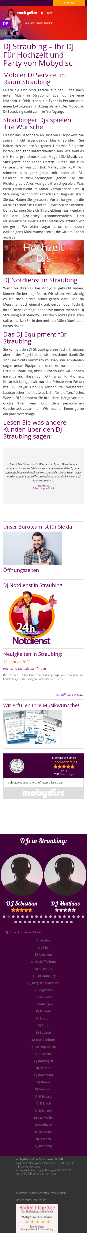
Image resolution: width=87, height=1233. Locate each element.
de (5, 23)
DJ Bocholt (43, 1011)
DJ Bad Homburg (44, 976)
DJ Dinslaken (44, 1054)
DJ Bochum (43, 1018)
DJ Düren (43, 1082)
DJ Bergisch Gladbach (43, 983)
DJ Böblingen (43, 1004)
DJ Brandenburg (43, 1040)
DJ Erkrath (43, 1103)
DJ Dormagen (43, 1061)
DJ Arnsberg (43, 954)
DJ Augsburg (43, 969)
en (3, 33)
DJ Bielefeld (43, 997)
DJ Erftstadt (43, 1096)
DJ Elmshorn (43, 1089)
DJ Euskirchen (43, 1132)
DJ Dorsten (43, 1068)
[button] (9, 257)
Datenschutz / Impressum (31, 1199)
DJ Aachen (43, 940)
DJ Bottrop (43, 1032)
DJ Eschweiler (43, 1118)
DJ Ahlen (44, 947)
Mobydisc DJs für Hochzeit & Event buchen (41, 1193)
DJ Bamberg (43, 1146)
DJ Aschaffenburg (43, 962)
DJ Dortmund (43, 1075)
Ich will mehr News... (70, 694)
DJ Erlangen (43, 1110)
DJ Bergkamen (44, 990)
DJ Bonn (43, 1025)
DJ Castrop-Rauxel (44, 1047)
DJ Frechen (43, 1139)
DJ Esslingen (43, 1125)
